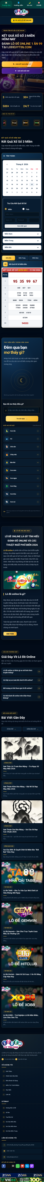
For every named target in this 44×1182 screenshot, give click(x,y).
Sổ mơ (29, 4)
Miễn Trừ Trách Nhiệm (11, 1085)
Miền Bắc (8, 247)
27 (7, 172)
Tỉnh (27, 209)
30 (22, 172)
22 (32, 184)
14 (27, 180)
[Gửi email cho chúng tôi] (13, 1166)
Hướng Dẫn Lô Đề (9, 1108)
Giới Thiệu (8, 1071)
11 (12, 180)
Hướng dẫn (18, 4)
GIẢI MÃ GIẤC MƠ (22, 71)
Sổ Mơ (6, 1112)
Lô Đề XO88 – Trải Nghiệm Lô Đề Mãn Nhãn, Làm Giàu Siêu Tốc (20, 1016)
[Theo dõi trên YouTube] (22, 1166)
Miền (10, 209)
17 (7, 184)
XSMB (38, 4)
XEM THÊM (10, 634)
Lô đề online (8, 550)
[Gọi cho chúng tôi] (18, 1166)
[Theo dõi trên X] (8, 1166)
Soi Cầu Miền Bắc (9, 1122)
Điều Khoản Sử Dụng (11, 1080)
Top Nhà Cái (8, 1117)
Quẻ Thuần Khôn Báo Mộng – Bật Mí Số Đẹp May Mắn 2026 (20, 788)
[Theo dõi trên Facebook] (4, 1166)
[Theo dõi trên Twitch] (32, 1166)
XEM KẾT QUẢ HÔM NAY (22, 64)
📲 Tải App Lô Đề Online (22, 20)
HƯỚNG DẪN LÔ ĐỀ (32, 729)
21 (27, 184)
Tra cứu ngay (22, 418)
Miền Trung (9, 240)
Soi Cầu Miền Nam (10, 1126)
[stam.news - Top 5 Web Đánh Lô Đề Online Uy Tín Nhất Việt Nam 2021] (22, 12)
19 (17, 184)
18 (12, 184)
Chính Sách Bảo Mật (11, 1076)
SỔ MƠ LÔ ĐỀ (11, 729)
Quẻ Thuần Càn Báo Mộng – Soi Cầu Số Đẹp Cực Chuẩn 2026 (20, 831)
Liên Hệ (7, 1094)
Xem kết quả (22, 226)
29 (17, 172)
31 (27, 172)
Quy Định (7, 1090)
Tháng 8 (19, 164)
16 (37, 180)
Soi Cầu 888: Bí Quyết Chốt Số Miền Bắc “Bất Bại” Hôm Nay (21, 851)
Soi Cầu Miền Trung (10, 1131)
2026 (26, 164)
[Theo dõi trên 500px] (27, 1166)
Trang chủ (6, 4)
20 (22, 184)
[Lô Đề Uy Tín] (13, 1044)
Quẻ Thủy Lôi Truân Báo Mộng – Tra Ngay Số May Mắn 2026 (21, 767)
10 (7, 180)
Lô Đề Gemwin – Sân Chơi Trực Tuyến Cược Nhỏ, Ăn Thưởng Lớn (20, 932)
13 (22, 180)
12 (17, 180)
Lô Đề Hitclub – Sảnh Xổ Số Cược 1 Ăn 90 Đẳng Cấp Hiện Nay (22, 975)
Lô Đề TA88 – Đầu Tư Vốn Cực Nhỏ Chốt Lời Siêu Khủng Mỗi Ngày (20, 892)
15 (32, 180)
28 (12, 172)
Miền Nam (8, 234)
